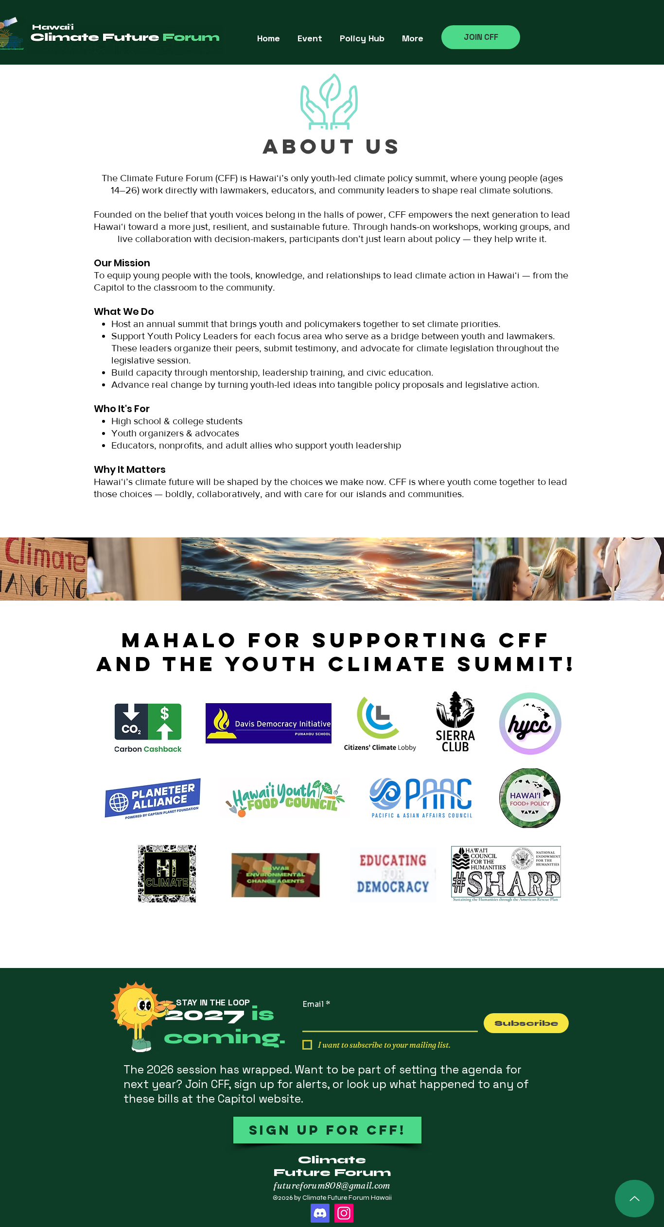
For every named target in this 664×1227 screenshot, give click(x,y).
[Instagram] (343, 1213)
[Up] (634, 1198)
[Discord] (320, 1213)
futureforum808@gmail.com (332, 1185)
